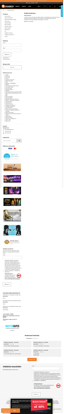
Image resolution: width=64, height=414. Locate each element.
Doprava (6, 78)
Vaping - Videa (8, 119)
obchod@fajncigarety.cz (9, 129)
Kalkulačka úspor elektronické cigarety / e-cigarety (13, 114)
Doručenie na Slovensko (9, 79)
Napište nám (7, 76)
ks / (12, 67)
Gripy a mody (7, 21)
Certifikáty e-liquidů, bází (10, 106)
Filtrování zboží (8, 102)
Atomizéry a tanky (8, 26)
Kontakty (8, 401)
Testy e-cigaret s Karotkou (54, 403)
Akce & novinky (7, 16)
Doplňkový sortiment (9, 33)
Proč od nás (7, 77)
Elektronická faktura (9, 96)
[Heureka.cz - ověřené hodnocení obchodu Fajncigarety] (12, 156)
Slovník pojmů (8, 116)
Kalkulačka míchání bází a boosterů (11, 99)
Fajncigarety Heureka (10, 403)
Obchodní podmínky (9, 89)
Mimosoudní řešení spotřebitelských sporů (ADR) (13, 93)
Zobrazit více (32, 359)
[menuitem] (17, 6)
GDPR (6, 95)
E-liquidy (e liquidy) (8, 117)
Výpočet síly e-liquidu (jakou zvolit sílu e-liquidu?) (11, 316)
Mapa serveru (7, 121)
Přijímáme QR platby (9, 81)
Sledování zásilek (8, 88)
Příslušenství (7, 29)
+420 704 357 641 (8, 131)
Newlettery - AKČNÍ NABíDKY (10, 83)
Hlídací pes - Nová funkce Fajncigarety (12, 100)
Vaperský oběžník (8, 98)
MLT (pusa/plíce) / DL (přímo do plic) (12, 85)
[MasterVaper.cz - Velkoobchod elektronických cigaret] (12, 326)
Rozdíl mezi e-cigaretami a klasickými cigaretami (12, 110)
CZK (44, 6)
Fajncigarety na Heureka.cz (10, 105)
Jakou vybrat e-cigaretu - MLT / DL (10, 319)
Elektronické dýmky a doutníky (10, 19)
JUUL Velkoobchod (8, 107)
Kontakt (6, 74)
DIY (5, 31)
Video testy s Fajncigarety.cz (10, 118)
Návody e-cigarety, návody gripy (11, 108)
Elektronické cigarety (9, 18)
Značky (6, 36)
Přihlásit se (7, 54)
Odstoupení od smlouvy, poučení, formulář (13, 92)
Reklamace (7, 90)
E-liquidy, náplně (8, 23)
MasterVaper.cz (12, 330)
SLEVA (6, 82)
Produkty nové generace (9, 34)
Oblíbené (7, 84)
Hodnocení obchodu (9, 104)
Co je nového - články (9, 87)
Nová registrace (6, 57)
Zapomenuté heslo (6, 59)
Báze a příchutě (8, 24)
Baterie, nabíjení (8, 28)
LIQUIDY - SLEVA (9, 402)
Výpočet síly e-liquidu (9, 112)
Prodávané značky (8, 101)
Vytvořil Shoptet (58, 409)
